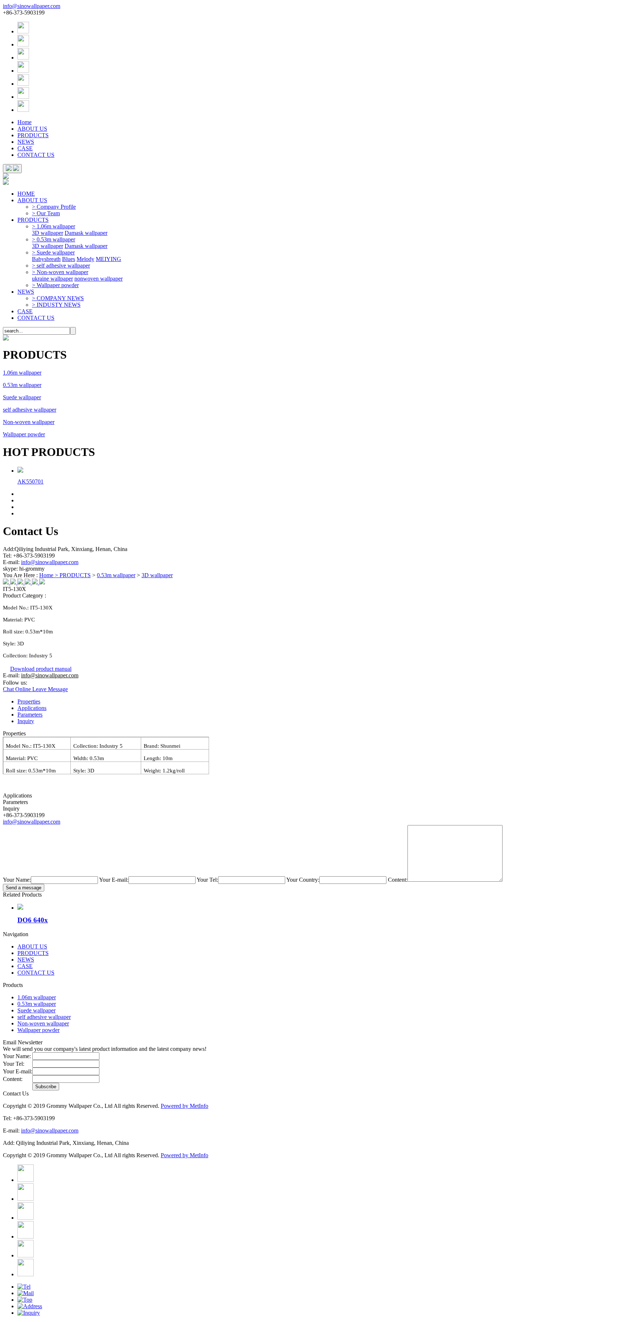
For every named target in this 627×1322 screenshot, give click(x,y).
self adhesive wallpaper (29, 410)
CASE (25, 148)
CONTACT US (35, 155)
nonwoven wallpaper (98, 279)
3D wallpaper (47, 233)
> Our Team (46, 213)
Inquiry (25, 721)
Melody (85, 259)
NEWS (25, 142)
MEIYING (108, 259)
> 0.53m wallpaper (53, 239)
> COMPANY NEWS (58, 298)
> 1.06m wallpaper (53, 226)
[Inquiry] (28, 1313)
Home (24, 122)
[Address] (29, 1306)
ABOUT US (32, 129)
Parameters (29, 714)
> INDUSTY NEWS (56, 305)
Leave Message (50, 689)
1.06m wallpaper (22, 373)
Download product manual (40, 669)
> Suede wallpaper (53, 252)
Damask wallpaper (86, 233)
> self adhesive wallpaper (61, 265)
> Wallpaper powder (55, 285)
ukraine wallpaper (52, 279)
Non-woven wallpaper (28, 422)
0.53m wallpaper (22, 385)
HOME (26, 194)
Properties (28, 701)
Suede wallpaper (22, 397)
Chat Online (17, 689)
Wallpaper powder (24, 434)
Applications (31, 708)
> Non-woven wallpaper (60, 272)
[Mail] (25, 1293)
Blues (68, 259)
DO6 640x (32, 920)
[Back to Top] (24, 1300)
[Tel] (23, 1287)
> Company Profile (54, 207)
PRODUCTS (33, 135)
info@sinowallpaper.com (31, 6)
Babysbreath (46, 259)
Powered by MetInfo (184, 1106)
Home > (49, 575)
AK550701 (30, 481)
